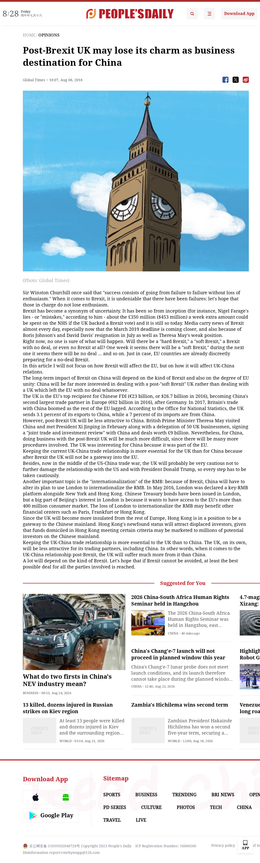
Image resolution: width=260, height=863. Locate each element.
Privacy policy (223, 845)
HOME (29, 35)
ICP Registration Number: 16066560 (165, 846)
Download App (239, 13)
